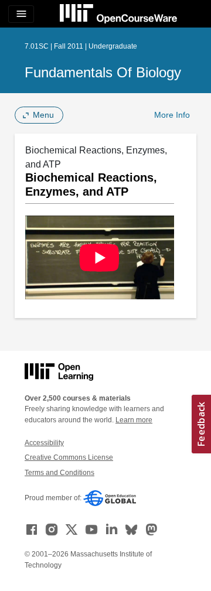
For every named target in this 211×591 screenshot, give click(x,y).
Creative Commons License (69, 457)
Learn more (133, 420)
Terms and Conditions (59, 473)
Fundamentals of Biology (103, 72)
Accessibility (44, 443)
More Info (172, 114)
